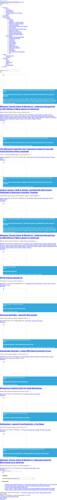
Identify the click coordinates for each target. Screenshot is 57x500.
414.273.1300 (3, 494)
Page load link (3, 498)
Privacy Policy (35, 492)
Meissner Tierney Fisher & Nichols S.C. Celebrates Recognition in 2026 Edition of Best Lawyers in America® (29, 219)
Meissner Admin (4, 114)
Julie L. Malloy (53, 100)
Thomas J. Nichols (10, 103)
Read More (2, 120)
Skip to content (3, 0)
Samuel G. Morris (47, 101)
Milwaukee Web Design (45, 492)
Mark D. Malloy (6, 101)
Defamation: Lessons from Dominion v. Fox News (15, 413)
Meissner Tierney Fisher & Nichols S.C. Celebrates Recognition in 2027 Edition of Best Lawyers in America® (29, 90)
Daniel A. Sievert (50, 99)
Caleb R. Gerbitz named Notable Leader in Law (16, 487)
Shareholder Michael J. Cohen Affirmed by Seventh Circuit (16, 340)
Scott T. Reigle (27, 118)
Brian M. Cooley (33, 99)
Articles (4, 311)
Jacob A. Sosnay (25, 100)
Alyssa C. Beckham (24, 99)
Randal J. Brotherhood (37, 101)
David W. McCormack (8, 100)
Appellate (5, 347)
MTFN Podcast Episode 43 (9, 267)
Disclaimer (24, 492)
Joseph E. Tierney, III (44, 100)
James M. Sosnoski (34, 100)
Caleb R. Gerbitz (42, 99)
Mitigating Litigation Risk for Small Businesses (14, 377)
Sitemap (29, 492)
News (20, 101)
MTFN (1, 243)
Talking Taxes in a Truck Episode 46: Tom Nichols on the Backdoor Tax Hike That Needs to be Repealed (30, 489)
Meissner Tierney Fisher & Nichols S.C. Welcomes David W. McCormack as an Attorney (24, 449)
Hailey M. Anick (17, 100)
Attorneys (5, 145)
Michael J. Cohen (15, 101)
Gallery (4, 91)
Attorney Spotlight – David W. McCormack (13, 304)
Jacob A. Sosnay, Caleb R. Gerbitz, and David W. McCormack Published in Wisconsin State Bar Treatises (27, 177)
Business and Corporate (13, 420)
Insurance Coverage (24, 145)
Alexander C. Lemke (15, 99)
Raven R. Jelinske (39, 230)
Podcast (40, 274)
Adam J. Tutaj (6, 99)
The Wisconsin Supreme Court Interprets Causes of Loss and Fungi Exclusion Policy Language (25, 138)
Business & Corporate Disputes (10, 274)
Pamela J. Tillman (27, 101)
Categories (4, 478)
